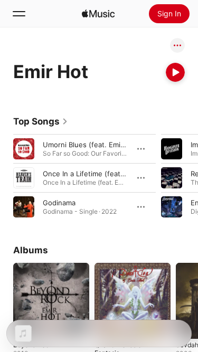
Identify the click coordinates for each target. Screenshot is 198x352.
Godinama (59, 202)
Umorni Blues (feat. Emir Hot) (91, 144)
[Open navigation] (19, 13)
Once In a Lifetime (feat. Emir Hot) (99, 173)
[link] (40, 121)
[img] (98, 13)
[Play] (175, 72)
